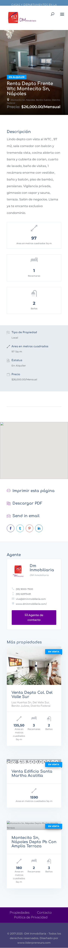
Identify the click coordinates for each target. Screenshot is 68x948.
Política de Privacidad (30, 917)
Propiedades (19, 912)
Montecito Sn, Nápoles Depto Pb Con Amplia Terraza (34, 842)
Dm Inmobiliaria (42, 568)
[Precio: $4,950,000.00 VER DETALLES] (34, 665)
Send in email (25, 516)
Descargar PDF (27, 503)
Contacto (44, 912)
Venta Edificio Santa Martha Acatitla (32, 773)
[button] (33, 444)
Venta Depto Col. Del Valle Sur (32, 694)
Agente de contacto (34, 617)
